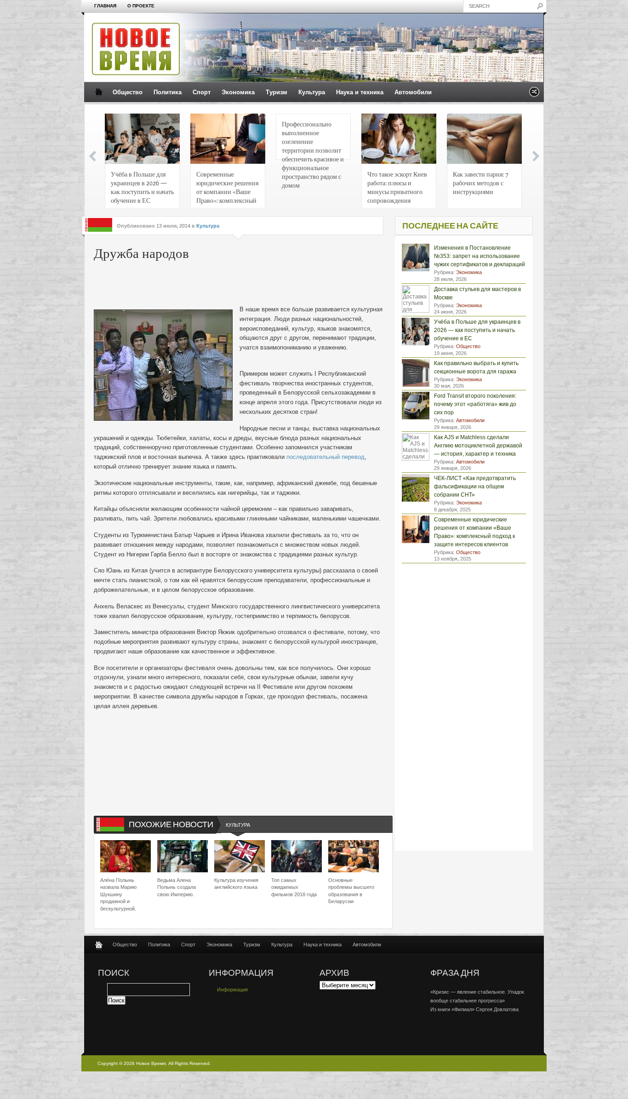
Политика (168, 92)
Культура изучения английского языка (236, 883)
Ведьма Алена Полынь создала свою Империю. (176, 887)
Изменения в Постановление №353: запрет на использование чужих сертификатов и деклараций (479, 256)
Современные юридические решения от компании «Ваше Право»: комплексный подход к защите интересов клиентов (227, 190)
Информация (232, 989)
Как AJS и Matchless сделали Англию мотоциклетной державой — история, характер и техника (478, 445)
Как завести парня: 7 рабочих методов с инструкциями (480, 182)
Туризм (276, 92)
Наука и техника (359, 92)
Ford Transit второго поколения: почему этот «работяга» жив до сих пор (475, 404)
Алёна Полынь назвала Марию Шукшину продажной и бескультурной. (118, 894)
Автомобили (413, 92)
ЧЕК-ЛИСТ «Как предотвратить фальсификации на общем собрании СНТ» (475, 486)
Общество (128, 92)
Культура (311, 92)
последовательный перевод (325, 456)
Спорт (202, 92)
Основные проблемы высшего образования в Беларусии (351, 890)
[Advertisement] (233, 284)
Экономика (238, 92)
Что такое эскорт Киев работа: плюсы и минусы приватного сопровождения (397, 187)
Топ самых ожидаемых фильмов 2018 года (294, 887)
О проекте (140, 5)
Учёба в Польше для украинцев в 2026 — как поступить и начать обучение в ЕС (142, 187)
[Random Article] (534, 94)
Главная (105, 5)
